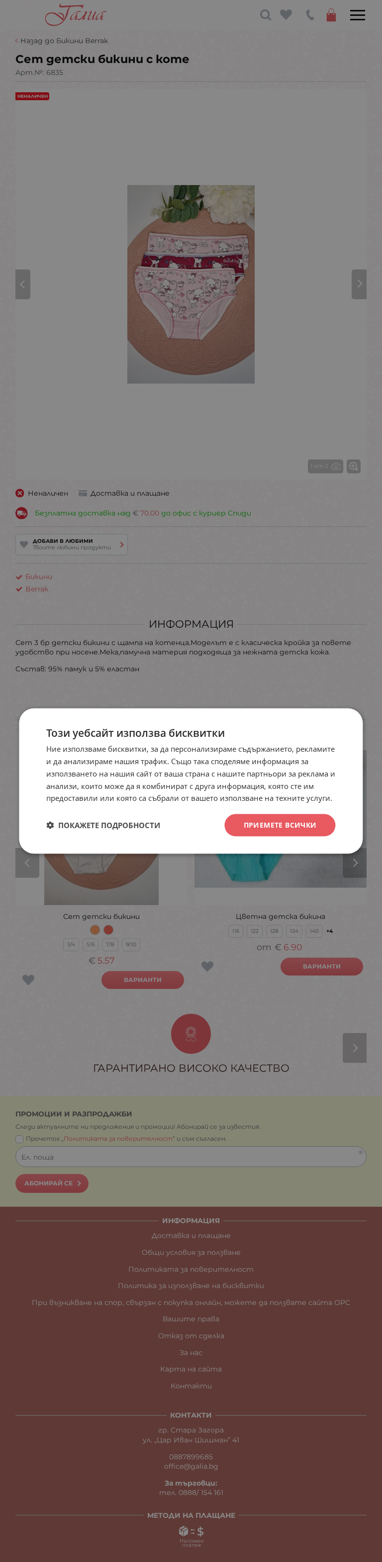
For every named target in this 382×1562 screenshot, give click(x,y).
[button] (103, 825)
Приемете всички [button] (280, 825)
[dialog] (191, 781)
